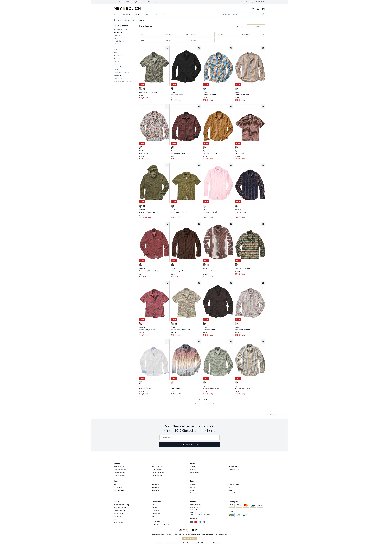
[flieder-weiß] (208, 265)
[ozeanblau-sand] (236, 88)
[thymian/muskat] (236, 265)
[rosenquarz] (236, 147)
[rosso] (236, 324)
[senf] (204, 147)
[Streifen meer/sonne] (236, 382)
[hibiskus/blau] (204, 88)
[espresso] (204, 324)
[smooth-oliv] (140, 206)
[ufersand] (172, 324)
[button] (256, 26)
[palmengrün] (172, 206)
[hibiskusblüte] (140, 324)
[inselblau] (236, 206)
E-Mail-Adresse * (166, 438)
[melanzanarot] (172, 147)
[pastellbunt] (140, 147)
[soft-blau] (144, 206)
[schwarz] (172, 88)
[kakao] (144, 88)
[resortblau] (176, 324)
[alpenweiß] (140, 382)
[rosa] (204, 206)
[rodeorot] (140, 265)
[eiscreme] (172, 382)
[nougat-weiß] (204, 265)
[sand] (140, 88)
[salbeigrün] (204, 382)
